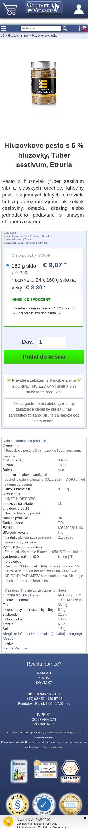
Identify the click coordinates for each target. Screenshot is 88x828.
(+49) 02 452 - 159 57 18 (44, 699)
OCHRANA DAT (44, 719)
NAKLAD (44, 673)
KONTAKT (44, 683)
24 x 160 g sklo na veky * (44, 284)
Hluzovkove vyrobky (44, 35)
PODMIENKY (44, 724)
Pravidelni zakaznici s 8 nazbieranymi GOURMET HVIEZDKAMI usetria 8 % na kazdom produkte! (44, 386)
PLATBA (44, 678)
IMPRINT (44, 714)
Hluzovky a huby (18, 35)
